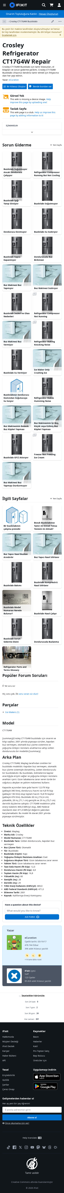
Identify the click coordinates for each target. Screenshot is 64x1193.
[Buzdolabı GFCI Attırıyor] (16, 444)
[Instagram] (26, 1147)
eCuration (14, 79)
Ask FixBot (30, 916)
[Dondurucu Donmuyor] (16, 219)
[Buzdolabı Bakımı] (16, 572)
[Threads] (49, 1147)
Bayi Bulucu (39, 1055)
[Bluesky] (44, 1147)
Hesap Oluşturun (48, 14)
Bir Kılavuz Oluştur (16, 86)
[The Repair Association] (55, 1147)
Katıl (35, 1046)
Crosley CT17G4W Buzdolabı (24, 21)
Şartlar (5, 1084)
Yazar (10, 930)
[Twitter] (20, 1147)
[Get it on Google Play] (45, 1086)
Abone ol (32, 1117)
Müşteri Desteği (10, 1041)
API (4, 1060)
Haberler (37, 1041)
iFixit (27, 970)
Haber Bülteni (9, 1055)
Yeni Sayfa (57, 145)
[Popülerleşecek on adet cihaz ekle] (33, 955)
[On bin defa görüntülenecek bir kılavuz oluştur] (27, 955)
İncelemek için (9, 35)
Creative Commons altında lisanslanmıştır (32, 1182)
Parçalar (10, 704)
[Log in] (59, 5)
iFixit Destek (8, 1046)
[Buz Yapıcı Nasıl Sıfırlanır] (47, 544)
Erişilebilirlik (8, 1075)
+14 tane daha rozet (33, 959)
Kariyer (6, 1051)
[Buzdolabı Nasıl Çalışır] (47, 600)
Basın (36, 1036)
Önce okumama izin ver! (17, 1123)
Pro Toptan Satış (41, 1051)
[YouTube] (32, 1147)
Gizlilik (5, 1080)
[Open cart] (51, 5)
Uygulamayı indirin (44, 1069)
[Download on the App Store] (46, 1076)
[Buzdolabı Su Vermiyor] (16, 360)
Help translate (30, 1137)
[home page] (18, 5)
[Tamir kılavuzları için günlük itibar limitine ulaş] (39, 955)
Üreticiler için (40, 1060)
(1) (12, 712)
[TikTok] (8, 1147)
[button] (44, 5)
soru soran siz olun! (28, 693)
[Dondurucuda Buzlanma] (47, 628)
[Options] (4, 21)
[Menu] (4, 5)
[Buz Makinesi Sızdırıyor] (47, 275)
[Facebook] (14, 1147)
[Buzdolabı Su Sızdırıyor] (47, 219)
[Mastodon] (38, 1147)
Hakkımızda (8, 1036)
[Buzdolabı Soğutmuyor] (47, 190)
